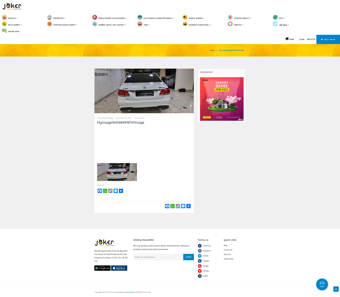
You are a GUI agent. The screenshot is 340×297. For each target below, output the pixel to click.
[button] (296, 39)
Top (336, 289)
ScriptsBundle (129, 292)
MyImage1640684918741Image (231, 50)
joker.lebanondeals (105, 118)
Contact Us (228, 250)
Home (291, 39)
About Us (227, 254)
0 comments (139, 118)
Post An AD (329, 39)
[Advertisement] (144, 144)
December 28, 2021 (123, 118)
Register (311, 39)
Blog (225, 245)
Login (301, 39)
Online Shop (228, 259)
